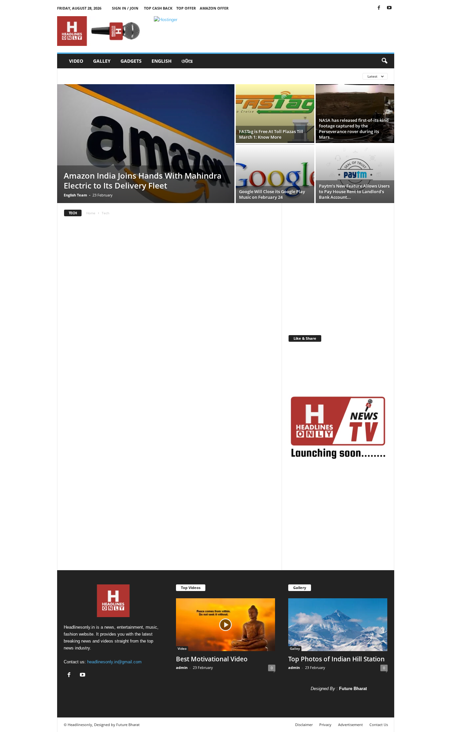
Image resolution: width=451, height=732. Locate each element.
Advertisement (350, 724)
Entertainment (146, 76)
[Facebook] (379, 8)
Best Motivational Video (212, 659)
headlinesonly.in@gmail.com (114, 661)
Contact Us (378, 724)
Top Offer (186, 8)
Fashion (179, 76)
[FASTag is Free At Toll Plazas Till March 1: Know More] (275, 113)
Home (90, 213)
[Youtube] (389, 8)
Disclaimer (304, 724)
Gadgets (131, 61)
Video (76, 61)
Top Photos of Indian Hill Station (336, 659)
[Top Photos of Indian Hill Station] (338, 624)
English (162, 61)
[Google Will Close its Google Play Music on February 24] (275, 173)
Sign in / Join (125, 8)
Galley (102, 61)
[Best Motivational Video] (225, 624)
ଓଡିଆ (187, 61)
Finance (206, 76)
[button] (384, 61)
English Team (75, 194)
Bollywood (77, 76)
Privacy (325, 724)
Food (230, 76)
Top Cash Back (158, 8)
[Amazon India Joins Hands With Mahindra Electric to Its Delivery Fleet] (145, 143)
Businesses (110, 76)
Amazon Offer (214, 8)
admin (182, 667)
